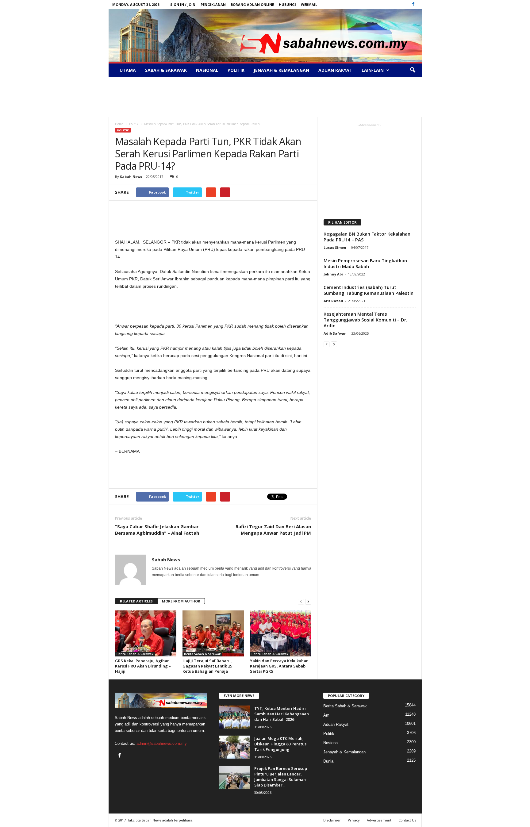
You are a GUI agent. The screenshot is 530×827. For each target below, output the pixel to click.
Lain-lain (373, 70)
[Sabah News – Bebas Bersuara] (265, 35)
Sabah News (131, 176)
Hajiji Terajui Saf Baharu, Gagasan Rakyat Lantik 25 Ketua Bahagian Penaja (207, 666)
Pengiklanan (213, 4)
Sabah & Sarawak (166, 70)
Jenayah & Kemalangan (281, 70)
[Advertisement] (265, 97)
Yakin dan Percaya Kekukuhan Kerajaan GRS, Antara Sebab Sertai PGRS (279, 666)
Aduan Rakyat (335, 70)
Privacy (354, 820)
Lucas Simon (335, 247)
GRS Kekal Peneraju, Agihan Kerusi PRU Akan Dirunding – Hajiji (143, 666)
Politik (236, 70)
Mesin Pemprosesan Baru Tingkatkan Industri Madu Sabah (365, 263)
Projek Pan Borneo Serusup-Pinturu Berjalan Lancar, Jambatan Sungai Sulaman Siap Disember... (281, 777)
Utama (128, 70)
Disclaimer (332, 820)
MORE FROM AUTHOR (181, 601)
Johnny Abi (333, 274)
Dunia (328, 761)
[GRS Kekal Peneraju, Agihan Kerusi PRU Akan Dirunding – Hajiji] (145, 633)
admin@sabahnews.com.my (161, 743)
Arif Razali (333, 300)
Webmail (309, 4)
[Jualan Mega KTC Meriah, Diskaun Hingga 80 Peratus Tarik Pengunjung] (234, 747)
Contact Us (407, 820)
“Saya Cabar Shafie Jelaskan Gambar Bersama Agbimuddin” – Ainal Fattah (157, 529)
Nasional (207, 70)
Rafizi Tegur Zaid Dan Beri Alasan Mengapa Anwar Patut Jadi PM (273, 529)
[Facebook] (413, 4)
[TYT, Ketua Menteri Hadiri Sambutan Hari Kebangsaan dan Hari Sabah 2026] (234, 717)
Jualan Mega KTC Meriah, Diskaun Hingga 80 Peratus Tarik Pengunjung (280, 744)
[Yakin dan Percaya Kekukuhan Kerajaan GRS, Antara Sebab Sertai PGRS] (280, 633)
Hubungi (287, 4)
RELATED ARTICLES (136, 601)
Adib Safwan (335, 333)
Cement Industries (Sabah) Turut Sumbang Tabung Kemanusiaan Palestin (368, 290)
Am (326, 715)
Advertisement (379, 820)
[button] (412, 70)
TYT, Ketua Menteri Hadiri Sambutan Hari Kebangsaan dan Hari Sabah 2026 (281, 714)
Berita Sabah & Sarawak (135, 654)
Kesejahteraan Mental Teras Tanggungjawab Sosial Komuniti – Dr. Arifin (365, 320)
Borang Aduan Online (252, 4)
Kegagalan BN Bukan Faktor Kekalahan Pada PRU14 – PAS (367, 237)
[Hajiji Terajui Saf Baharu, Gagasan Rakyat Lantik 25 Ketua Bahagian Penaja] (213, 633)
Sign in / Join (182, 4)
